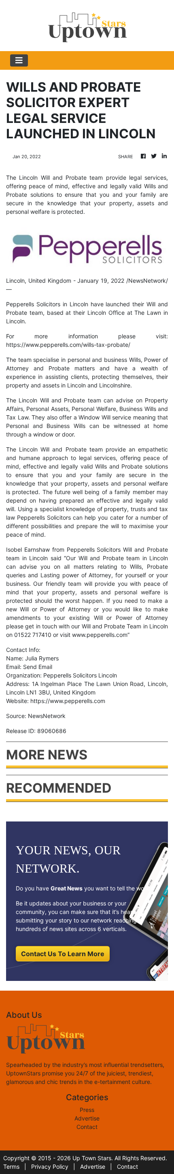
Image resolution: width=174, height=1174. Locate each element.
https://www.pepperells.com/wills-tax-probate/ (68, 344)
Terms (11, 1166)
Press (87, 1109)
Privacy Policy (49, 1166)
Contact (87, 1126)
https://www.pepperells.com (67, 700)
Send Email (37, 666)
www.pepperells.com (99, 634)
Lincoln (28, 449)
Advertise (87, 1118)
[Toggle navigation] (19, 60)
